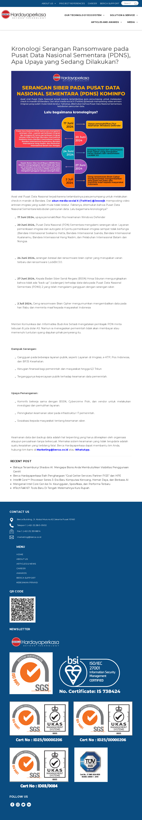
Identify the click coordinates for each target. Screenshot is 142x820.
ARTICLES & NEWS (26, 563)
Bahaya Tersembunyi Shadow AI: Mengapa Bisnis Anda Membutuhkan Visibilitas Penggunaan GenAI (71, 469)
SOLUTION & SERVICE (122, 15)
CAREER (92, 3)
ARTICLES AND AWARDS (105, 22)
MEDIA (131, 22)
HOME (19, 554)
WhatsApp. (82, 449)
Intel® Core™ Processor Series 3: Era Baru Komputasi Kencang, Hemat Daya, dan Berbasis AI (70, 479)
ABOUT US (47, 3)
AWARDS (21, 573)
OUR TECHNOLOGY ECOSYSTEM (83, 15)
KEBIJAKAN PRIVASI (27, 582)
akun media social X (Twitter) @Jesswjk (78, 200)
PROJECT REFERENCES (72, 3)
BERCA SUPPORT (109, 3)
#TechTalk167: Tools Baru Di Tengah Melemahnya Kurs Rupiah (51, 488)
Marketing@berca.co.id (52, 449)
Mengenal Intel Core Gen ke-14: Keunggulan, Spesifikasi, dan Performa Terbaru (61, 484)
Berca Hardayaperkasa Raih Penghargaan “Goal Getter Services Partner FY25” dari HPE (67, 475)
